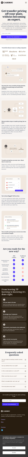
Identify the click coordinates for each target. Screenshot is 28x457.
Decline (14, 452)
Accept (14, 447)
